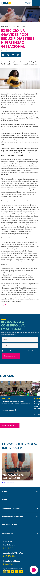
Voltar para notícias (9, 305)
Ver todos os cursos (8, 482)
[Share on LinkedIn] (18, 56)
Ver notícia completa (8, 410)
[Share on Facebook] (3, 56)
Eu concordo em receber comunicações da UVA (18, 351)
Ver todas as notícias (8, 425)
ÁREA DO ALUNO (28, 3)
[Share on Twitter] (13, 56)
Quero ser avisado (9, 356)
